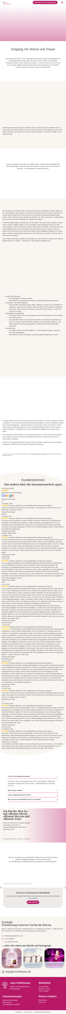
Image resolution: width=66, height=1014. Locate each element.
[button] (62, 2)
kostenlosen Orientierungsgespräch (39, 454)
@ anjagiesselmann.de (16, 971)
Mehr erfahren (48, 748)
